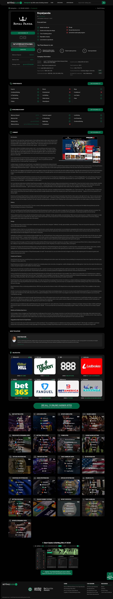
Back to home (101, 8)
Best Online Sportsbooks (93, 594)
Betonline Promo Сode (92, 592)
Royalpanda (44, 13)
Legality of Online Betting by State (72, 592)
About (102, 586)
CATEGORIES (60, 2)
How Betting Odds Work (69, 588)
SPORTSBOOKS (70, 2)
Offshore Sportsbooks (92, 586)
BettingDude (13, 8)
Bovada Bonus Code (92, 590)
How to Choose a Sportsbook (71, 590)
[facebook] (24, 37)
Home (52, 2)
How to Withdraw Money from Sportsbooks (74, 586)
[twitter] (21, 37)
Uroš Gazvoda (42, 16)
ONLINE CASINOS (25, 8)
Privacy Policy (104, 590)
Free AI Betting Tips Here (110, 577)
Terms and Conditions (106, 592)
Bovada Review (90, 588)
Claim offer (23, 49)
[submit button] (104, 2)
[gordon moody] (37, 589)
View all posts (20, 344)
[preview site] (56, 557)
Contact (103, 588)
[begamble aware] (48, 589)
